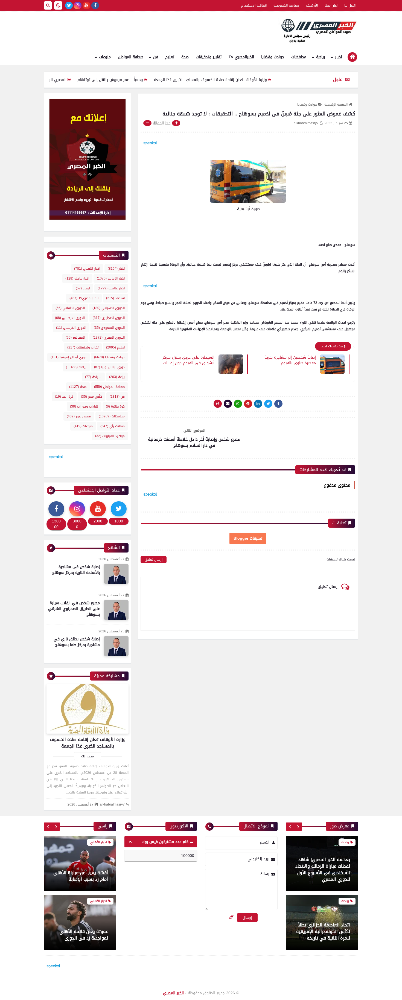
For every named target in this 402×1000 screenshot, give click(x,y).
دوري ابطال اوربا (109, 367)
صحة (185, 57)
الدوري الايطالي (70, 318)
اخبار (338, 57)
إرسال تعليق (153, 560)
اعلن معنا (331, 5)
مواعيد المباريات (110, 436)
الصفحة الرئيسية (336, 104)
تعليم (169, 57)
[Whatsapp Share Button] (238, 404)
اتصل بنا (350, 5)
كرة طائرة (115, 406)
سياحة (93, 377)
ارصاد (83, 288)
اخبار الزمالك (111, 278)
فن (155, 57)
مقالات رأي (112, 426)
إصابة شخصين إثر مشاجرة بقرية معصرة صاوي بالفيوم (290, 359)
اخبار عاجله (77, 278)
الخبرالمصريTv (83, 298)
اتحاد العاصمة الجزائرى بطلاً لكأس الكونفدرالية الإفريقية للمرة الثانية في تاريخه (323, 931)
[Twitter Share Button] (268, 404)
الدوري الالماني (70, 308)
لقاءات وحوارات (84, 406)
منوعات (105, 57)
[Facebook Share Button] (278, 404)
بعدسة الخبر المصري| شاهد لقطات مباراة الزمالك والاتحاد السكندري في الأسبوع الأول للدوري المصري (322, 869)
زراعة (117, 377)
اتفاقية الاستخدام (254, 5)
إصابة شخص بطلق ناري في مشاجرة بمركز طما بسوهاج (77, 642)
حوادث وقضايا (272, 57)
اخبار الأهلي (87, 269)
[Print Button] (218, 404)
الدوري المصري (109, 338)
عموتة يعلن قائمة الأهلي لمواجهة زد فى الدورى (83, 934)
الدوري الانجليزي (109, 318)
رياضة (320, 57)
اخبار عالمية (111, 288)
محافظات (298, 57)
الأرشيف (312, 5)
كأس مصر (91, 397)
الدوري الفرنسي (71, 328)
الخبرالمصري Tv (241, 57)
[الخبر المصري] (317, 30)
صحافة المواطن (130, 57)
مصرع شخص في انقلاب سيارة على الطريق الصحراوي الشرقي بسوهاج (74, 608)
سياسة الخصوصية (286, 5)
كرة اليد (64, 397)
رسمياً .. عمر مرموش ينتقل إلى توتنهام (139, 79)
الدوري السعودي (109, 328)
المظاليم (75, 338)
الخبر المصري (173, 993)
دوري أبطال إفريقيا (68, 357)
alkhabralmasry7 (112, 804)
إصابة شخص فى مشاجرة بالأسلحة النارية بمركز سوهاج (76, 569)
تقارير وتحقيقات (209, 57)
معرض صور (79, 416)
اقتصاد (115, 298)
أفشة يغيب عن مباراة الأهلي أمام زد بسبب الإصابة (80, 875)
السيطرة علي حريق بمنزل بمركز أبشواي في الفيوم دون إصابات (188, 359)
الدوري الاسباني (108, 308)
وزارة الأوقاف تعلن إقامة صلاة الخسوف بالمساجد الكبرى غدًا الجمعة (239, 79)
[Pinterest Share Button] (258, 404)
